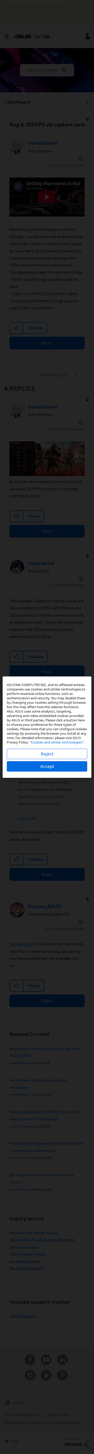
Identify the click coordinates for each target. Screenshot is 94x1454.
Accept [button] (47, 766)
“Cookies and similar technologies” (56, 742)
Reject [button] (47, 754)
